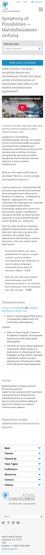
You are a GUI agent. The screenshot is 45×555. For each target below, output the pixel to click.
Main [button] (7, 448)
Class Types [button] (11, 463)
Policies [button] (8, 484)
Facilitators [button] (11, 469)
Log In (18, 2)
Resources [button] (10, 474)
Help (25, 2)
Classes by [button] (10, 458)
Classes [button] (8, 453)
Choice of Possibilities (13, 307)
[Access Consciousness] (5, 5)
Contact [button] (9, 479)
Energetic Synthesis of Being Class (20, 309)
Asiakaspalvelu (9, 548)
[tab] (22, 448)
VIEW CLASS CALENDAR (22, 62)
